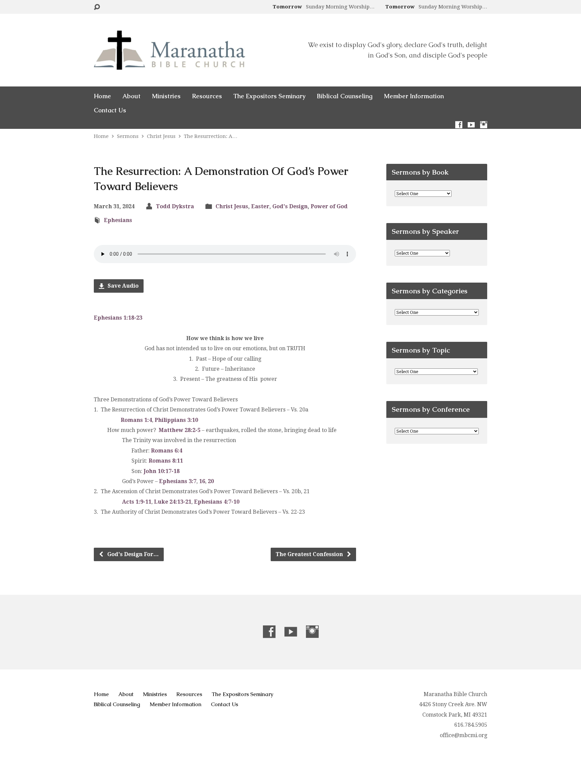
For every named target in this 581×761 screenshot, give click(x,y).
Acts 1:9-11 (136, 502)
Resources (207, 96)
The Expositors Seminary (269, 96)
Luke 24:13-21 (172, 502)
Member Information (414, 96)
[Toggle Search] (97, 7)
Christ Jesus (161, 136)
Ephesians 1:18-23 (118, 318)
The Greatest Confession (310, 554)
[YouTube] (471, 124)
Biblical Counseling (345, 96)
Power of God (329, 206)
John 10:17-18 (162, 471)
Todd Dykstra (175, 206)
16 (202, 481)
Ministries (166, 96)
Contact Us (110, 110)
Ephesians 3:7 (177, 481)
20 (211, 481)
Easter (260, 206)
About (131, 96)
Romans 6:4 (166, 450)
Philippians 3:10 (176, 420)
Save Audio (122, 286)
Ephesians (118, 220)
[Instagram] (483, 124)
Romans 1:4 (136, 420)
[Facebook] (458, 124)
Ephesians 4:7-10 (216, 502)
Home (102, 96)
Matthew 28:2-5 (179, 430)
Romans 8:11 (166, 461)
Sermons (128, 136)
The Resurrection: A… (210, 136)
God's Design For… (132, 554)
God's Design (290, 206)
